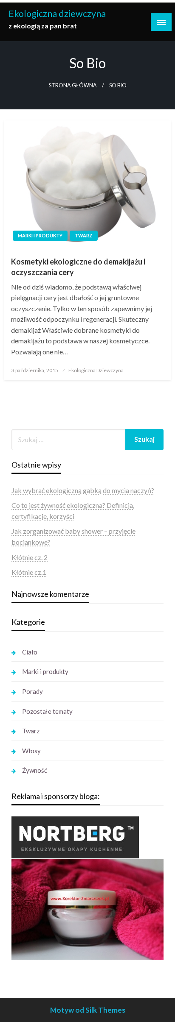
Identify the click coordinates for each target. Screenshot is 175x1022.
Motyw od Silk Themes (87, 1009)
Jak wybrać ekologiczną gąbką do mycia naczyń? (82, 490)
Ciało (29, 652)
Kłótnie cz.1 (28, 572)
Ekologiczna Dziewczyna (96, 370)
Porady (32, 691)
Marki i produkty (40, 235)
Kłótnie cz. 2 (29, 557)
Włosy (31, 751)
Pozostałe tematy (47, 711)
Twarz (84, 235)
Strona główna (73, 85)
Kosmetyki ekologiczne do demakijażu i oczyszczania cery (78, 267)
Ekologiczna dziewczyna (57, 13)
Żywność (34, 770)
